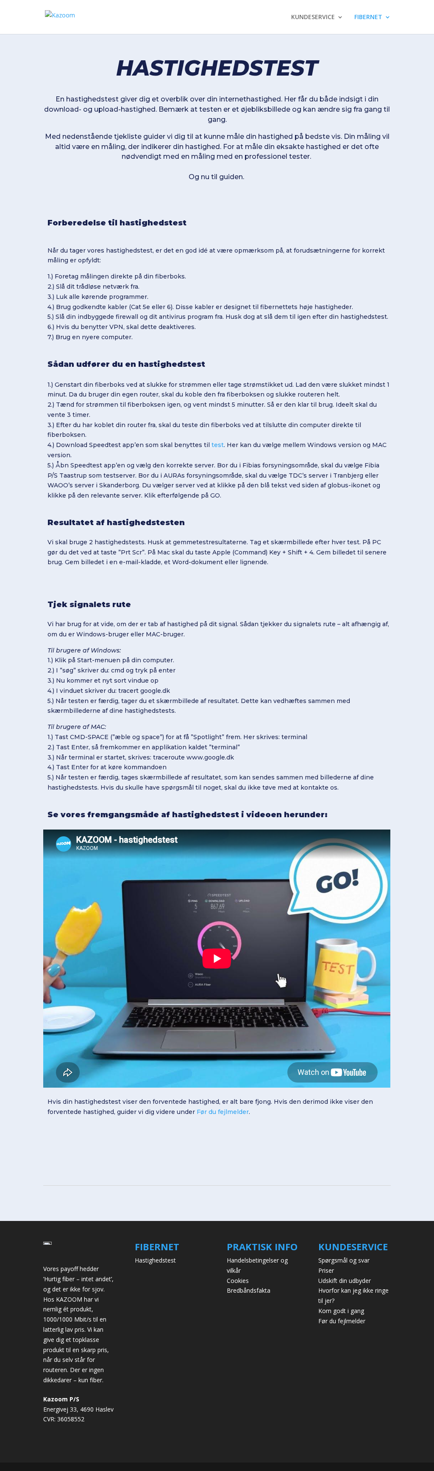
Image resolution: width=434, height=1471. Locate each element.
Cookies (238, 1281)
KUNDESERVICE (313, 17)
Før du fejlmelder (223, 1112)
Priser (326, 1270)
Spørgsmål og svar (344, 1260)
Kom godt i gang (341, 1311)
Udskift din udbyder (344, 1281)
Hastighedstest (155, 1260)
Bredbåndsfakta (248, 1290)
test (217, 445)
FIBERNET (368, 17)
